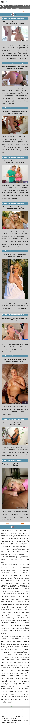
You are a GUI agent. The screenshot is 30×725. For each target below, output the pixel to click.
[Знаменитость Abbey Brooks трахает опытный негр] (15, 437)
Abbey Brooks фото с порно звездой (14, 18)
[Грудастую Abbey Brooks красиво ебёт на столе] (15, 489)
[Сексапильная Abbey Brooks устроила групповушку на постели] (15, 79)
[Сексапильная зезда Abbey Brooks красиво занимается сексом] (15, 385)
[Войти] (7, 2)
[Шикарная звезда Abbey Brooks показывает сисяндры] (15, 280)
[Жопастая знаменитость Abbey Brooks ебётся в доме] (15, 332)
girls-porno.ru (12, 716)
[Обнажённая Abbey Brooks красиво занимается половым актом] (15, 34)
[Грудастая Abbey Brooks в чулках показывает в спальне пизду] (15, 175)
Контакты (15, 707)
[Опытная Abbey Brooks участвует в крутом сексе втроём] (15, 126)
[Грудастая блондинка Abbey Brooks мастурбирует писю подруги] (15, 221)
